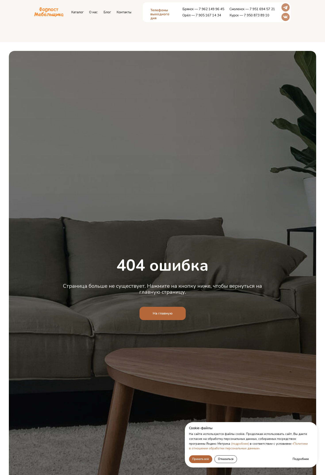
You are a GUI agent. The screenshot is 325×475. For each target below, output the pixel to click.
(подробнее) (240, 444)
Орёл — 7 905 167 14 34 (201, 15)
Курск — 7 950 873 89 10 (249, 15)
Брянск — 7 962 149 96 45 (203, 9)
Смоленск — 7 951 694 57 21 (252, 9)
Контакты (124, 12)
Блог (107, 12)
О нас (93, 12)
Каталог (77, 12)
